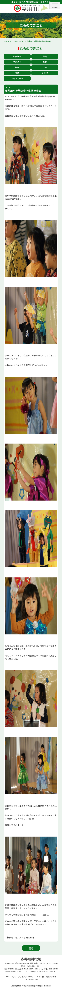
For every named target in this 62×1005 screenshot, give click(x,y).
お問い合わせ (51, 976)
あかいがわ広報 (32, 979)
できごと (17, 62)
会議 (17, 72)
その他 (45, 72)
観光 (17, 67)
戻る (31, 948)
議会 (45, 56)
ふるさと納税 (17, 78)
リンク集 (40, 976)
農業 (45, 62)
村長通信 (17, 56)
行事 (45, 67)
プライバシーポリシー (26, 976)
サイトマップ (11, 976)
